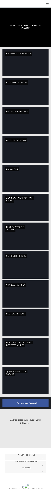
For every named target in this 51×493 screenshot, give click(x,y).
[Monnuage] (8, 4)
